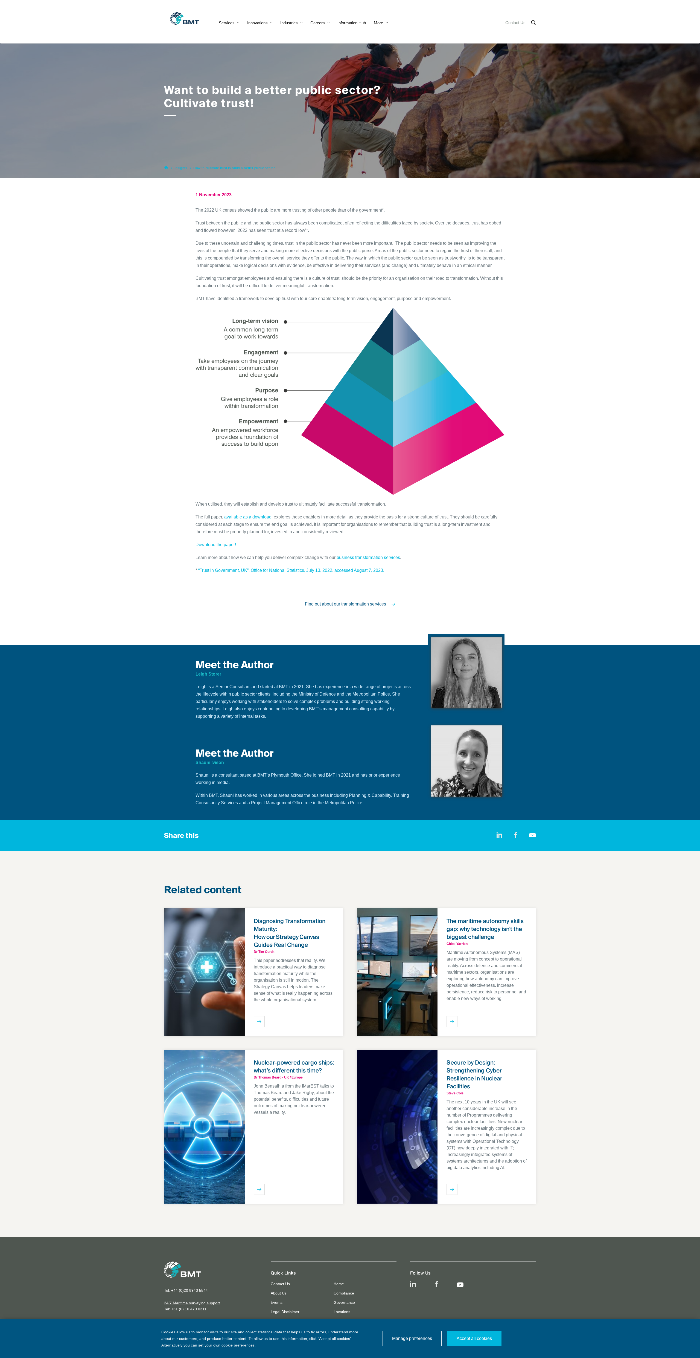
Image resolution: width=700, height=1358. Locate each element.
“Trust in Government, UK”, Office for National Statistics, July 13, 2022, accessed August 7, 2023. (291, 570)
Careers (317, 23)
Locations (342, 1312)
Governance (344, 1302)
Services (227, 23)
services (391, 557)
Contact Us (515, 22)
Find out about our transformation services (345, 604)
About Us (279, 1293)
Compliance (344, 1293)
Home (339, 1284)
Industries (289, 23)
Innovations (257, 23)
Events (276, 1302)
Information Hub (351, 23)
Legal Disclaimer (285, 1312)
